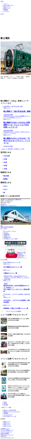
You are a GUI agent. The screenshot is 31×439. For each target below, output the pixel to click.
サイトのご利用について (7, 430)
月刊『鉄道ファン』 (8, 5)
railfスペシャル (7, 426)
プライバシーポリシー (6, 431)
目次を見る (3, 204)
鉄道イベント (6, 8)
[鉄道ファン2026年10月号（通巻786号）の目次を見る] (11, 199)
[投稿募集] (15, 20)
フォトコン (6, 11)
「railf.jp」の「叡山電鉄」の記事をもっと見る (12, 149)
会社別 (5, 403)
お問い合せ (3, 436)
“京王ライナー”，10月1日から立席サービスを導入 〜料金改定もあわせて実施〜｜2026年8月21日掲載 (19, 343)
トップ (5, 3)
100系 (5, 168)
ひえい (5, 189)
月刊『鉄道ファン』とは (9, 416)
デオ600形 (6, 156)
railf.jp (2, 1)
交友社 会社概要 (5, 433)
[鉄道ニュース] (15, 17)
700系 (5, 159)
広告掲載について (5, 428)
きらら (5, 186)
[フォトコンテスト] (15, 21)
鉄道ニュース (6, 6)
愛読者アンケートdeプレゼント (9, 205)
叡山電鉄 (5, 404)
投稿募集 (5, 9)
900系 (5, 165)
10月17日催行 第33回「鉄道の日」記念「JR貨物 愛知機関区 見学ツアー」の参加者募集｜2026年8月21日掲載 (19, 364)
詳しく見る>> (4, 228)
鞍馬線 (5, 179)
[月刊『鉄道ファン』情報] (15, 15)
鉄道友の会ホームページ (7, 434)
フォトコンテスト (8, 414)
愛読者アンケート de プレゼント (11, 411)
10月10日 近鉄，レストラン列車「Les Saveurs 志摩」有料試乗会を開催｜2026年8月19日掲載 (19, 395)
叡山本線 (6, 176)
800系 (5, 162)
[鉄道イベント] (15, 18)
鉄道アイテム (6, 424)
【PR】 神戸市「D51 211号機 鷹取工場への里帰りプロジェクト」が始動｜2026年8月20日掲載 (19, 351)
